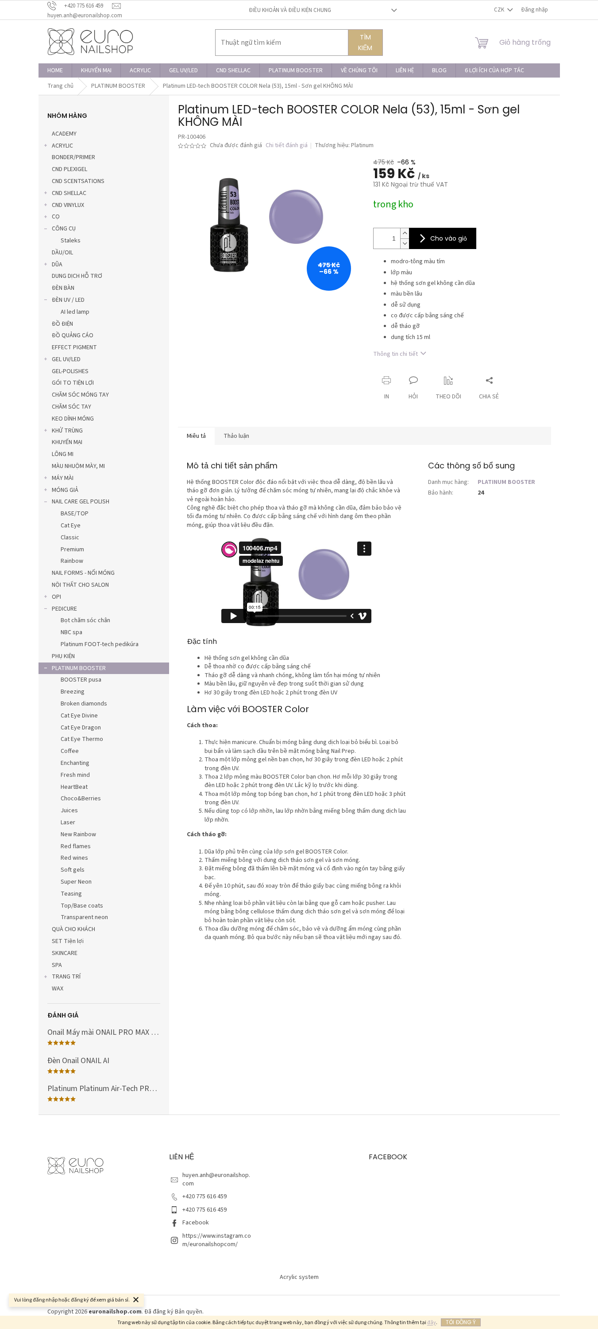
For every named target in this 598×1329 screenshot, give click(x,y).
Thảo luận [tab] (236, 436)
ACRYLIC (62, 145)
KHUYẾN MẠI (67, 442)
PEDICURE (64, 608)
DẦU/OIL (62, 252)
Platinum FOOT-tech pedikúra (100, 644)
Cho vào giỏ (448, 238)
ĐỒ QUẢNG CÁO (72, 335)
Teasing (71, 893)
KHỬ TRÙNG (67, 430)
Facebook (195, 1222)
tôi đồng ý (461, 1322)
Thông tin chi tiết (395, 354)
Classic (70, 537)
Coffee (70, 751)
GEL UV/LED (66, 359)
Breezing (73, 691)
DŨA (57, 264)
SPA (57, 965)
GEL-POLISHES (70, 371)
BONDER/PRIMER (73, 157)
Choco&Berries (81, 798)
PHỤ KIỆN (63, 656)
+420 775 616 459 (204, 1196)
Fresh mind (75, 775)
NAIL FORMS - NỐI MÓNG (83, 573)
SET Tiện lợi (68, 941)
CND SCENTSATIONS (78, 181)
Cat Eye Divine (79, 715)
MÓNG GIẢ (65, 490)
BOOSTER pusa (81, 679)
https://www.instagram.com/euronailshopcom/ (216, 1240)
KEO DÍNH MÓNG (73, 418)
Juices (69, 810)
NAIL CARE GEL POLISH (80, 501)
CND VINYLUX (68, 205)
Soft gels (73, 869)
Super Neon (76, 881)
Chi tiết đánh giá (287, 145)
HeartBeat (74, 787)
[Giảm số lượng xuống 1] (404, 243)
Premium (72, 549)
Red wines (74, 858)
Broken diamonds (84, 703)
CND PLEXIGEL (69, 169)
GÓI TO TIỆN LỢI (73, 382)
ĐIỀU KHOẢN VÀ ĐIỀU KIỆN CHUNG (290, 10)
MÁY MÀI (62, 478)
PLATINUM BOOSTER (79, 668)
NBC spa (71, 632)
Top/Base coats (82, 905)
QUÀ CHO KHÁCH (73, 929)
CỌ (56, 216)
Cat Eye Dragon (81, 727)
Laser (68, 822)
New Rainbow (78, 834)
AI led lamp (75, 312)
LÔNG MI (62, 454)
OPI (56, 596)
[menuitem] (55, 70)
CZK (499, 10)
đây (431, 1322)
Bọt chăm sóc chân (85, 620)
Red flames (76, 846)
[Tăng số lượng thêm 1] (404, 233)
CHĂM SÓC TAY (71, 406)
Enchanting (75, 763)
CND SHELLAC (69, 193)
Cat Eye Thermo (82, 739)
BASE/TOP (75, 513)
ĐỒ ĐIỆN (62, 324)
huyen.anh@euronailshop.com (216, 1179)
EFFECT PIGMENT (74, 347)
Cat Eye (71, 525)
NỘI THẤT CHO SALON (80, 585)
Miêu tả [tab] (196, 436)
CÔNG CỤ (64, 228)
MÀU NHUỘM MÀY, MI (78, 466)
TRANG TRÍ (66, 976)
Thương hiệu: (344, 145)
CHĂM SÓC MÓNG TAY (80, 394)
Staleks (71, 240)
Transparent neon (84, 917)
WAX (57, 988)
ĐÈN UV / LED (68, 300)
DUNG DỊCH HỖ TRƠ (77, 276)
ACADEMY (64, 133)
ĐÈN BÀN (63, 288)
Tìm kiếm (365, 42)
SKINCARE (64, 953)
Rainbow (72, 561)
